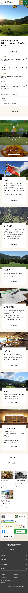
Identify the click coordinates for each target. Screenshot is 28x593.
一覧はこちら (14, 111)
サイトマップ (4, 577)
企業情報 (3, 574)
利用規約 (16, 577)
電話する (21, 3)
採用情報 (16, 574)
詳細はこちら (14, 200)
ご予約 (26, 3)
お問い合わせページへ (14, 463)
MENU (2, 3)
